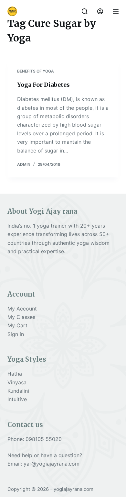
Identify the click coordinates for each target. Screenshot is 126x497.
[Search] (85, 11)
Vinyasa (16, 382)
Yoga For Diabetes (43, 84)
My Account (22, 308)
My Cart (17, 325)
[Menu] (116, 11)
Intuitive (17, 399)
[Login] (100, 11)
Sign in (15, 334)
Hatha (14, 373)
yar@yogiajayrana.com (51, 463)
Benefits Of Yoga (35, 71)
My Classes (21, 317)
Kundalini (18, 391)
